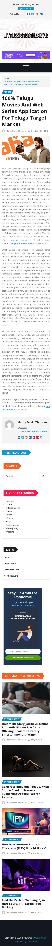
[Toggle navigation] (26, 67)
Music (8, 521)
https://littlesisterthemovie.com (32, 431)
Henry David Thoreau (16, 131)
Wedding (10, 531)
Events (9, 511)
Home (6, 78)
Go (43, 476)
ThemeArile (32, 941)
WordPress (40, 937)
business (10, 501)
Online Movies (12, 525)
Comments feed (11, 569)
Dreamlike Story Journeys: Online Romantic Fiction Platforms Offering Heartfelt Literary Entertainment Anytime (25, 729)
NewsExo (19, 941)
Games (9, 514)
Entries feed (10, 563)
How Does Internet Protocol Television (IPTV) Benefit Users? (24, 846)
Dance (9, 504)
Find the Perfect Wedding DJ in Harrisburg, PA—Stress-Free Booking (23, 903)
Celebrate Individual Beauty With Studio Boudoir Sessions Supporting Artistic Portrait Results (25, 792)
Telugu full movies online (22, 243)
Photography (12, 528)
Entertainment (13, 508)
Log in (6, 557)
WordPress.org (11, 575)
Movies (9, 518)
